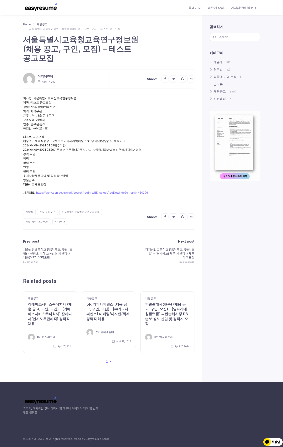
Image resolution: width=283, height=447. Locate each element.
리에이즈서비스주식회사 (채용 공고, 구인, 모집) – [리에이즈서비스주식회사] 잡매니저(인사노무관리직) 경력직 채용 (50, 314)
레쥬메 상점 (216, 8)
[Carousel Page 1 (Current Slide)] (107, 361)
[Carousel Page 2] (111, 361)
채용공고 (42, 24)
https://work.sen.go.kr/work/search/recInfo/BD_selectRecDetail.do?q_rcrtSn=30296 (92, 192)
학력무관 (60, 221)
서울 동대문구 (47, 211)
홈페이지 (194, 8)
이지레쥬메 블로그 (243, 8)
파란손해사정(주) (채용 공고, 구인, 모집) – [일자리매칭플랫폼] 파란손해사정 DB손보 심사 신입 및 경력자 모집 (166, 314)
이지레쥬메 (45, 76)
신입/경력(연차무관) (37, 221)
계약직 (29, 211)
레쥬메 (218, 62)
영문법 (218, 69)
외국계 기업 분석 (225, 77)
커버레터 (220, 99)
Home (27, 24)
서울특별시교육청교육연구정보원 (80, 211)
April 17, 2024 (64, 346)
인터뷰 (218, 84)
